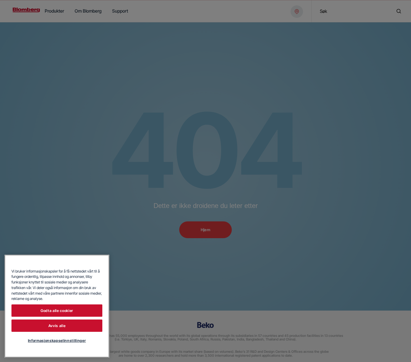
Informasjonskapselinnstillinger (57, 340)
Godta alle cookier (57, 310)
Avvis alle (57, 325)
